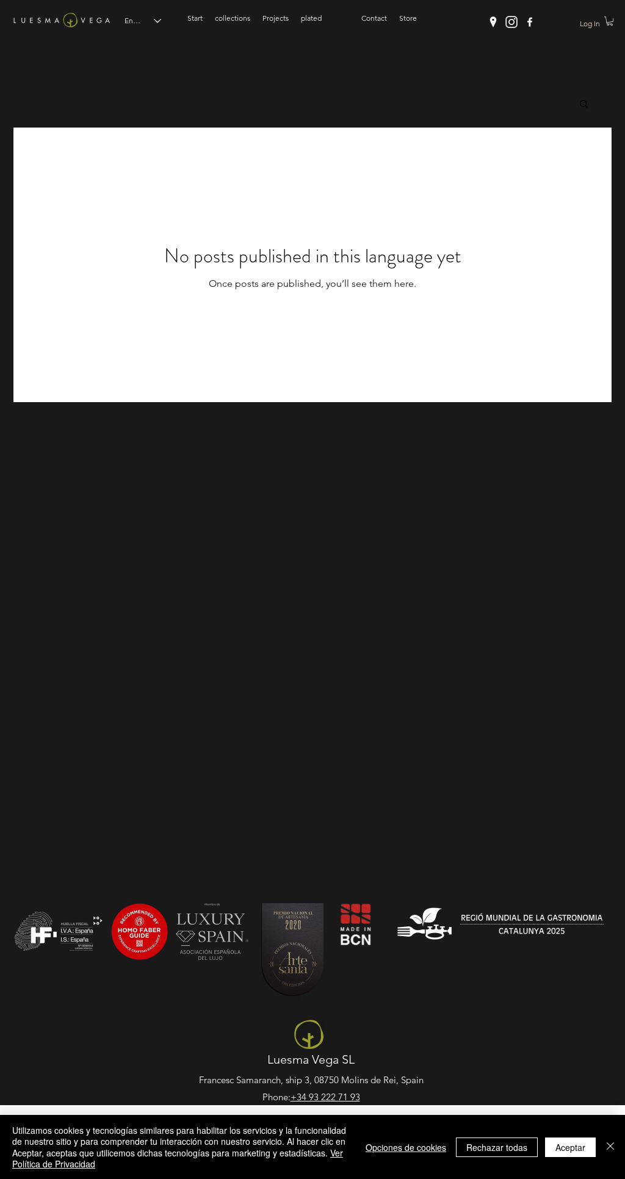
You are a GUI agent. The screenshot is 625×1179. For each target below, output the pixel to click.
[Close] (610, 1147)
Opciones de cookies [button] (406, 1147)
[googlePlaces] (493, 22)
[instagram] (511, 22)
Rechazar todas (496, 1147)
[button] (609, 21)
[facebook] (530, 22)
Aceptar (570, 1147)
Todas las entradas (70, 102)
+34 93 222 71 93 (325, 1097)
